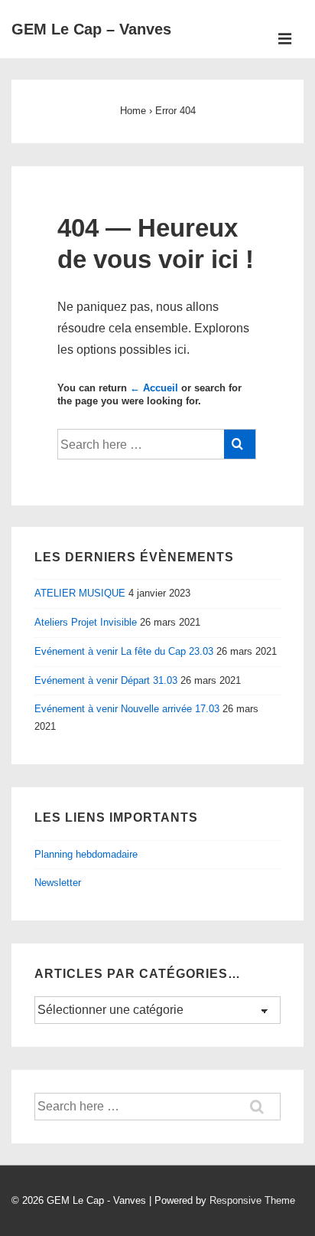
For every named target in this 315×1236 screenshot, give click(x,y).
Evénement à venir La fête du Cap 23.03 (123, 651)
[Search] (239, 444)
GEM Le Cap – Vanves (91, 29)
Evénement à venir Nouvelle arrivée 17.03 (126, 708)
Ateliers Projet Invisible (85, 622)
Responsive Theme (252, 1200)
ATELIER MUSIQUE (79, 593)
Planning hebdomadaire (86, 854)
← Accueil (154, 388)
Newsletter (57, 882)
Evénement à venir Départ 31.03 (105, 680)
